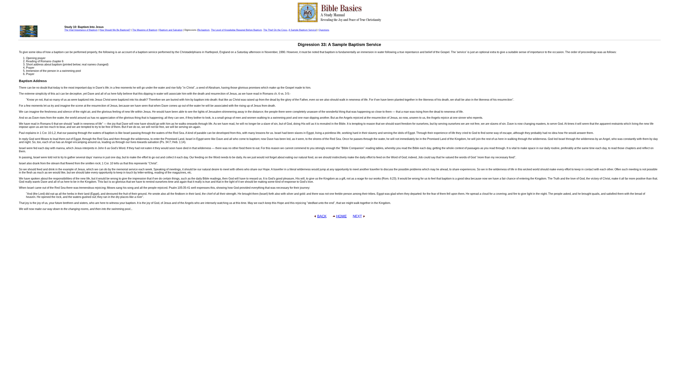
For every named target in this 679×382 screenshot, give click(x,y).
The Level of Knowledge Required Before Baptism (236, 30)
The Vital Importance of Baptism (81, 30)
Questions (324, 30)
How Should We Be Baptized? (115, 30)
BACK (322, 216)
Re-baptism (204, 30)
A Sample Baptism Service (302, 30)
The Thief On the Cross (275, 30)
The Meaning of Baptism (144, 30)
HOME (341, 216)
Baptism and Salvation (170, 30)
